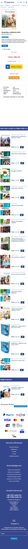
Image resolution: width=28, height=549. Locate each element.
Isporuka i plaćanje (14, 447)
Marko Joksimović (7, 34)
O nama (14, 454)
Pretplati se (14, 538)
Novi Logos (3, 7)
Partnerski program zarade (14, 476)
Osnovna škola (16, 5)
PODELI (5, 45)
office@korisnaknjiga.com (14, 499)
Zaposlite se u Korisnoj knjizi (14, 479)
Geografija (11, 7)
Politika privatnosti (14, 456)
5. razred (23, 5)
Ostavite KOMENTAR (20, 406)
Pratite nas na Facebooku (14, 470)
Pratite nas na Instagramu (14, 472)
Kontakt (14, 451)
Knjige (1, 5)
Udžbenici (7, 5)
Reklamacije (14, 449)
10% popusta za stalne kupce (14, 474)
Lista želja (15, 77)
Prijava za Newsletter (14, 481)
